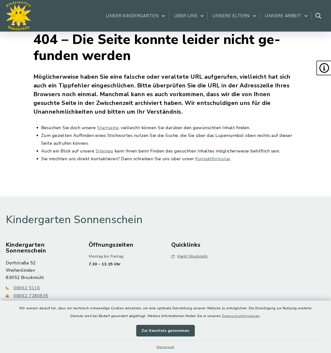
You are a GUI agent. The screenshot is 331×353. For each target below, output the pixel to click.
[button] (323, 68)
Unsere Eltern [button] (231, 16)
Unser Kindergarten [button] (132, 16)
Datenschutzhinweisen (241, 316)
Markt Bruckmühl (192, 256)
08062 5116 (27, 288)
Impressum (165, 347)
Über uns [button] (185, 16)
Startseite (107, 128)
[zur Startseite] (19, 16)
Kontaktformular (212, 159)
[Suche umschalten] (318, 15)
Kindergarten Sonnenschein (74, 219)
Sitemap (104, 151)
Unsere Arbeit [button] (283, 16)
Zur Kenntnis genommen (165, 330)
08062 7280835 (31, 296)
